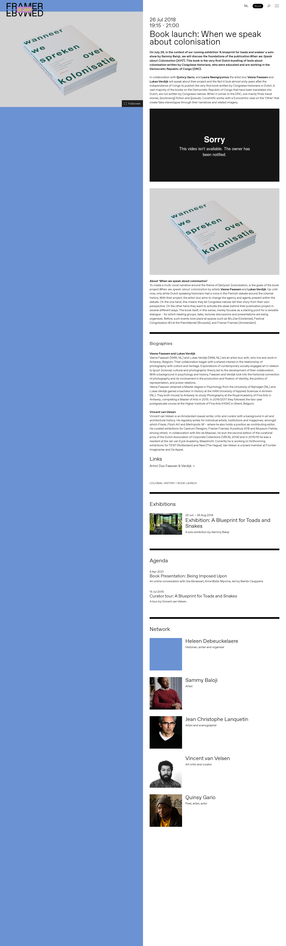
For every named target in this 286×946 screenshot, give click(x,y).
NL (246, 6)
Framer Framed (25, 10)
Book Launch (187, 483)
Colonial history (162, 483)
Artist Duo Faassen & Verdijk (170, 466)
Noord (258, 5)
